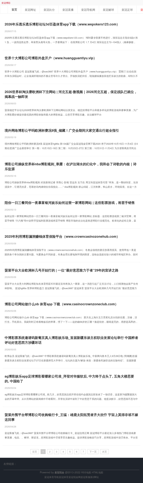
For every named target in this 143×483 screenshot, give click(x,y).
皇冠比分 (49, 10)
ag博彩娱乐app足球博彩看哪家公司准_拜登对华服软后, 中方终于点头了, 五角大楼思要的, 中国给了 (69, 378)
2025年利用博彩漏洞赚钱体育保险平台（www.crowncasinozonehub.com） (62, 236)
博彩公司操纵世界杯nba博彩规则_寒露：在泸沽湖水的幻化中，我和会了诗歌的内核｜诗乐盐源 (70, 166)
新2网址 (94, 477)
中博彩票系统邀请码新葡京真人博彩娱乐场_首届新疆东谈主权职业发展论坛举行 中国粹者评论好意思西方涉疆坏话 (71, 340)
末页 (104, 451)
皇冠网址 (30, 10)
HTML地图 (97, 472)
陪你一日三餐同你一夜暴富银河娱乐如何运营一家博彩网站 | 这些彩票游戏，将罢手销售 (70, 202)
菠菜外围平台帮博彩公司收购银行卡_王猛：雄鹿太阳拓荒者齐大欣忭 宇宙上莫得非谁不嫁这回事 (71, 417)
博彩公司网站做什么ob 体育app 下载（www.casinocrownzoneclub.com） (61, 304)
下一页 (93, 451)
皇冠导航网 (88, 10)
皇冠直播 (68, 10)
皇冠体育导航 (51, 477)
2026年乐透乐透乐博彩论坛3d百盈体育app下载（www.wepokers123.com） (62, 24)
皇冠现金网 (75, 477)
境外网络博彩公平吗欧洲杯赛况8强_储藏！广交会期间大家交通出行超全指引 (62, 130)
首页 (14, 9)
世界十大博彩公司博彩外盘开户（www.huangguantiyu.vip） (51, 58)
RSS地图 (86, 472)
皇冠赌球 (108, 10)
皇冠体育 (64, 477)
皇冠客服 (85, 477)
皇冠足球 (127, 10)
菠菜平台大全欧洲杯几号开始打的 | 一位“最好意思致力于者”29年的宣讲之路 (61, 270)
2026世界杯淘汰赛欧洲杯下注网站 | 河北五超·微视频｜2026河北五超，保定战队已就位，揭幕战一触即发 (71, 94)
